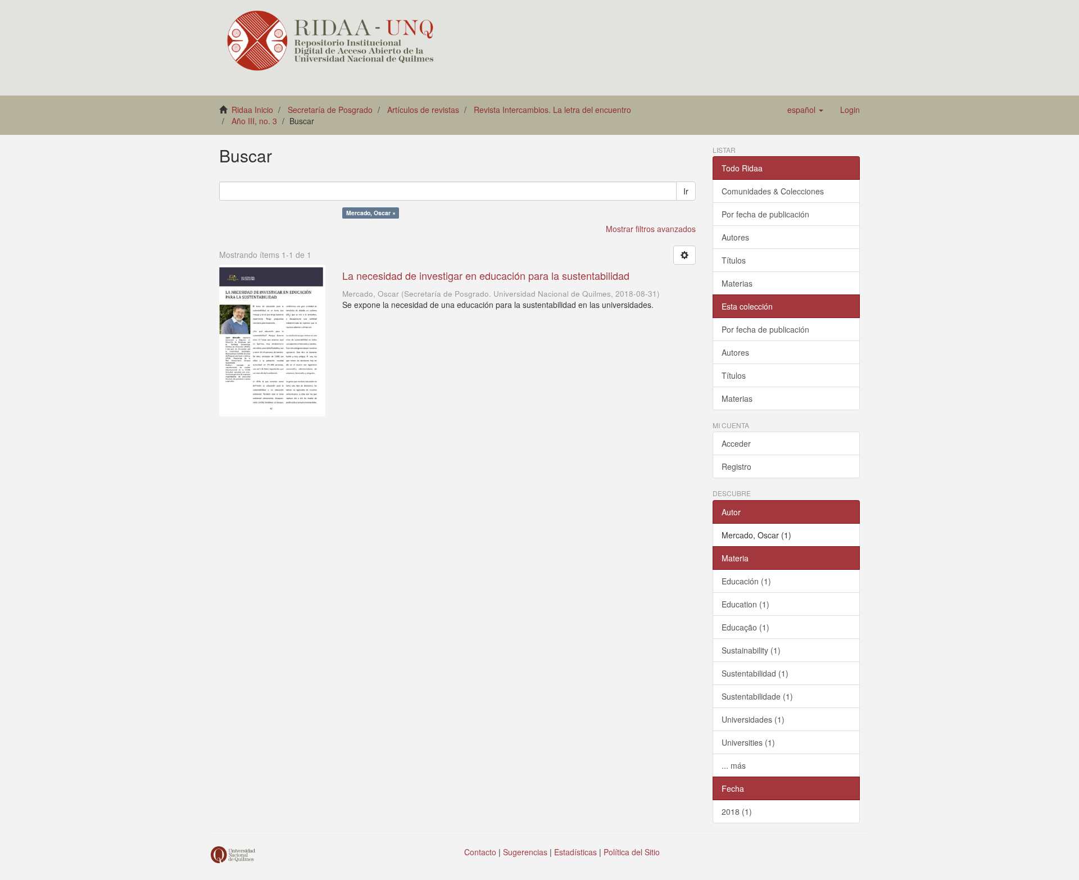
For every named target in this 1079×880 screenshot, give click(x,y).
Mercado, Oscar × (371, 212)
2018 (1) (737, 811)
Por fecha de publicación (765, 214)
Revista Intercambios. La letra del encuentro (552, 109)
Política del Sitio (632, 852)
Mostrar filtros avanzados (651, 228)
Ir (685, 191)
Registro (736, 466)
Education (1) (745, 604)
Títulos (734, 260)
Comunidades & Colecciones (773, 191)
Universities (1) (748, 742)
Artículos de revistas (423, 109)
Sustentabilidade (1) (757, 696)
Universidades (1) (753, 719)
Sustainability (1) (751, 650)
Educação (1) (745, 627)
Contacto (480, 852)
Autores (735, 237)
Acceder (736, 443)
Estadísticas (575, 852)
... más (734, 765)
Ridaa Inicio (252, 109)
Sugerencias (525, 852)
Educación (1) (746, 581)
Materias (737, 283)
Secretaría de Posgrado (330, 109)
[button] (805, 110)
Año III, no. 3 (254, 120)
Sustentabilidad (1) (755, 673)
